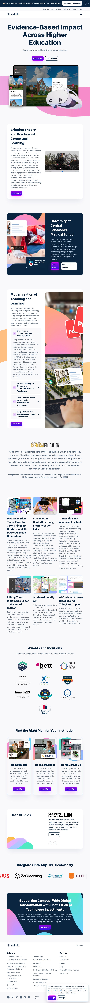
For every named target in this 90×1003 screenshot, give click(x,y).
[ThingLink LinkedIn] (20, 997)
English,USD (49, 9)
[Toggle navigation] (81, 14)
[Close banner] (87, 3)
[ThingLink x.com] (12, 997)
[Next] (55, 843)
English (81, 945)
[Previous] (50, 843)
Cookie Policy (59, 991)
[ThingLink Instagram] (8, 997)
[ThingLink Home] (13, 14)
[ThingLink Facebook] (24, 997)
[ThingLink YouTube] (29, 997)
